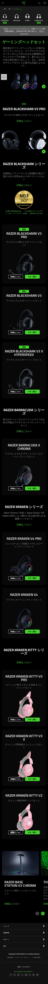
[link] (23, 3)
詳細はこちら (24, 121)
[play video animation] (45, 151)
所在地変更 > (26, 967)
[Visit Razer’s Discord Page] (37, 974)
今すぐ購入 (32, 276)
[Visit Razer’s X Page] (22, 974)
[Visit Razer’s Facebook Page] (10, 974)
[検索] (39, 3)
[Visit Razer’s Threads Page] (18, 974)
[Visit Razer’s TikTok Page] (30, 974)
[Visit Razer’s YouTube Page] (26, 974)
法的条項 (10, 957)
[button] (2, 3)
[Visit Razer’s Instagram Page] (14, 974)
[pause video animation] (45, 86)
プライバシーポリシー (22, 957)
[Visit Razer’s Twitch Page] (33, 974)
